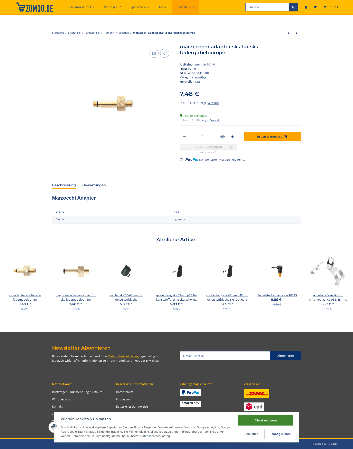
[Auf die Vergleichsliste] (154, 53)
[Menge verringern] (184, 136)
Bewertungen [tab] (94, 185)
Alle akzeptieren (265, 420)
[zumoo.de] (34, 7)
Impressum (124, 399)
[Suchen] (293, 7)
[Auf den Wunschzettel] (164, 53)
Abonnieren (285, 356)
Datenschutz (124, 392)
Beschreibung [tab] (64, 185)
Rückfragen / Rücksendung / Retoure (77, 392)
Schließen (251, 434)
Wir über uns (61, 399)
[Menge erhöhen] (232, 136)
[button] (306, 7)
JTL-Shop (332, 444)
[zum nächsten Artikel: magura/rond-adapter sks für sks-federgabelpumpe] (297, 32)
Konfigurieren (281, 434)
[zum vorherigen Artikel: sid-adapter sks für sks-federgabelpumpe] (288, 32)
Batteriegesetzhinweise (132, 406)
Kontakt (57, 406)
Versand (213, 103)
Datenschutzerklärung (123, 356)
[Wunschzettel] (315, 7)
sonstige (200, 77)
